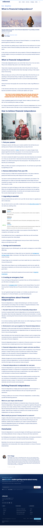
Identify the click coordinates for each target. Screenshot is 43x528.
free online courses (34, 204)
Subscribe (36, 487)
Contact (4, 510)
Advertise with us (37, 518)
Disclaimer (31, 518)
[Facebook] (9, 450)
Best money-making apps (21, 508)
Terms (28, 518)
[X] (12, 450)
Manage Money (8, 5)
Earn (31, 510)
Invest (31, 508)
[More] (19, 450)
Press (4, 512)
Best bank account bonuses (21, 510)
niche (17, 150)
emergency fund (13, 285)
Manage (31, 512)
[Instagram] (9, 466)
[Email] (16, 450)
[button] (39, 2)
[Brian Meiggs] (3, 35)
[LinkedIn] (11, 503)
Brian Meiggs (11, 455)
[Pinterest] (14, 450)
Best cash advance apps (21, 512)
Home (3, 5)
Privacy (24, 518)
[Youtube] (14, 466)
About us (4, 508)
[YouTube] (9, 503)
